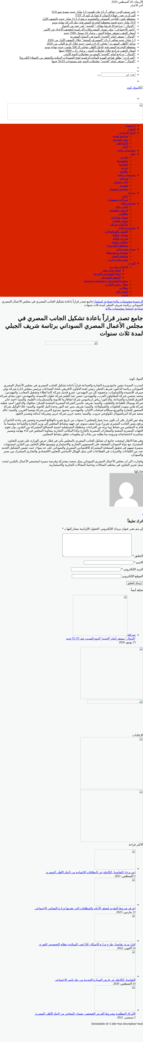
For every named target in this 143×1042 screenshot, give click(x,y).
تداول (124, 196)
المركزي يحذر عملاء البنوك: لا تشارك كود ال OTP (105, 15)
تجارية (124, 157)
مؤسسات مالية (127, 175)
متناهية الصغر (119, 256)
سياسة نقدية (120, 136)
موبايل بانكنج (120, 235)
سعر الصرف (120, 139)
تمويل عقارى (120, 220)
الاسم (138, 562)
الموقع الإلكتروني (132, 576)
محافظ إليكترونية (117, 245)
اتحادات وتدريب (118, 266)
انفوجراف (122, 291)
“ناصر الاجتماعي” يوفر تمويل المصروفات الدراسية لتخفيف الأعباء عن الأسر (89, 29)
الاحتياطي (122, 143)
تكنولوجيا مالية (127, 228)
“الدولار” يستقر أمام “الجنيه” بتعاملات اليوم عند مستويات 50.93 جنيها (94, 61)
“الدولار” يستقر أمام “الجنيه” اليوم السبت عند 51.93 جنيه (101, 638)
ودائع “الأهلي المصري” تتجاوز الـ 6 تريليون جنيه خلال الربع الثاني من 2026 (91, 43)
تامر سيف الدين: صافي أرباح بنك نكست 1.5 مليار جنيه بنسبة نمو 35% (94, 11)
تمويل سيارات (119, 217)
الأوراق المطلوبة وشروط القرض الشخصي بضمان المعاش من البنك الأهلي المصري (85, 1014)
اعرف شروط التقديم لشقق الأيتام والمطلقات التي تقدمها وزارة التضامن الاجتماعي (85, 908)
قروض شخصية (119, 210)
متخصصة (122, 160)
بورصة (132, 192)
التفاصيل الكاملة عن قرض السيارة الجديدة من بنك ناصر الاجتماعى (95, 980)
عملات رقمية (120, 242)
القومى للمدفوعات (116, 231)
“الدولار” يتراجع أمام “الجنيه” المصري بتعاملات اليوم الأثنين (99, 54)
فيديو (125, 295)
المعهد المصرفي (111, 277)
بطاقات (123, 213)
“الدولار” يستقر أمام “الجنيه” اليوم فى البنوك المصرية (103, 36)
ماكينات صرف (119, 224)
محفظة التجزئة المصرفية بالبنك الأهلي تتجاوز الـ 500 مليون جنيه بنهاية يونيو (90, 47)
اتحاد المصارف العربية (107, 273)
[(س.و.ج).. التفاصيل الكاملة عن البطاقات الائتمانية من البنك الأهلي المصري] (115, 868)
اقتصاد (132, 129)
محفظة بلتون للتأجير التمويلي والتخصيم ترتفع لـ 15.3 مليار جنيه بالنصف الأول (89, 18)
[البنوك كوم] (135, 87)
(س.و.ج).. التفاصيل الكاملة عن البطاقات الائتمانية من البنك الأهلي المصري (91, 872)
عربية (124, 167)
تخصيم (124, 185)
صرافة (124, 178)
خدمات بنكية (128, 203)
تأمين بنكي (121, 206)
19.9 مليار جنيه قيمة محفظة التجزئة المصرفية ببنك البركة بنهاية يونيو (94, 22)
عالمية (124, 171)
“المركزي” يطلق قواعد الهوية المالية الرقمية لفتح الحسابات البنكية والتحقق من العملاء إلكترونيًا (77, 57)
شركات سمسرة (118, 199)
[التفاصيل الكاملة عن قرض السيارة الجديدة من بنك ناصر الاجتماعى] (115, 976)
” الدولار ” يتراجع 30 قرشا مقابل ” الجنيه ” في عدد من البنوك (99, 25)
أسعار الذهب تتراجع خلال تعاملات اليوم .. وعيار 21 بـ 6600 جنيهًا (97, 50)
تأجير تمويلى (120, 182)
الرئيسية (131, 125)
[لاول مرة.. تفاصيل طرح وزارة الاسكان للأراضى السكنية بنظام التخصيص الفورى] (115, 940)
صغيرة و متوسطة (117, 252)
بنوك (133, 154)
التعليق (137, 555)
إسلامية (123, 164)
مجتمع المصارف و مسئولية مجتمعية (106, 280)
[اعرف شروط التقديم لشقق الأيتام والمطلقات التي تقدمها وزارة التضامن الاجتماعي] (115, 904)
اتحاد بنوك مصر (111, 270)
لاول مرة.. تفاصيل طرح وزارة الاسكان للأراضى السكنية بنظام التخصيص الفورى (87, 944)
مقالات (124, 287)
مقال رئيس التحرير (116, 284)
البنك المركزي (127, 132)
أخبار (125, 146)
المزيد (132, 263)
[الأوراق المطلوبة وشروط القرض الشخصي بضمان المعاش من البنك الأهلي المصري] (115, 1010)
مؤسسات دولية (126, 150)
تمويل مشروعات (126, 249)
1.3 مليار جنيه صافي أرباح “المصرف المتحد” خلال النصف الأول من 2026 (92, 40)
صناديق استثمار (118, 189)
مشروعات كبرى (118, 259)
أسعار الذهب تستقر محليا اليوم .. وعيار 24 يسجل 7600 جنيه (100, 33)
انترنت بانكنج (120, 238)
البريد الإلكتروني (132, 569)
